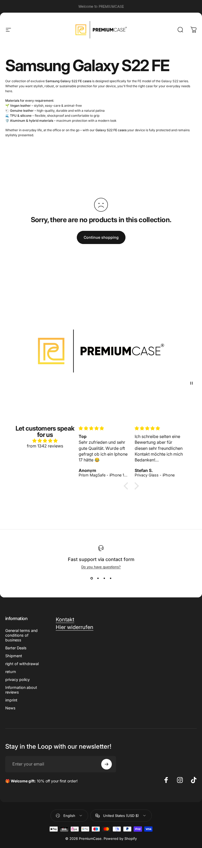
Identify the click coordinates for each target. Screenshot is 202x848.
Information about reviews (21, 689)
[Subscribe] (106, 764)
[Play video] (101, 351)
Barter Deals (16, 648)
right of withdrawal (22, 663)
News (10, 708)
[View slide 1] (91, 578)
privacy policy (17, 679)
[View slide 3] (104, 578)
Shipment (13, 656)
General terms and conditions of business (21, 635)
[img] (45, 440)
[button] (127, 486)
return (10, 671)
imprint (11, 700)
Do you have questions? (101, 567)
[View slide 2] (98, 578)
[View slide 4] (110, 578)
